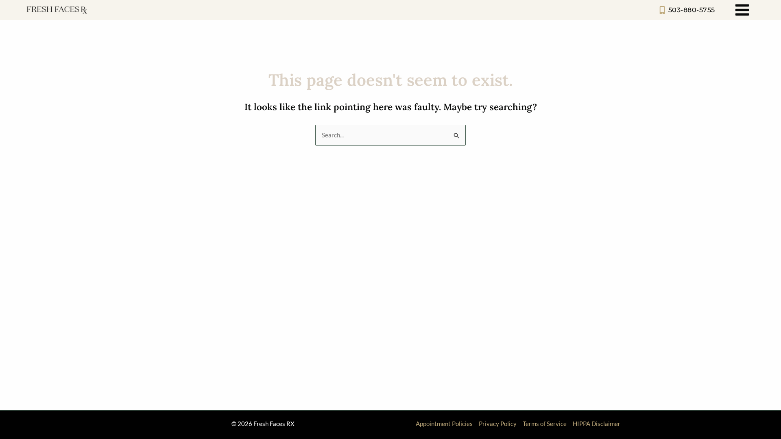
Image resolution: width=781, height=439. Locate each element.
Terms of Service (545, 423)
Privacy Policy (498, 423)
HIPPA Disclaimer (596, 423)
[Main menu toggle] (742, 10)
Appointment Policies (444, 423)
